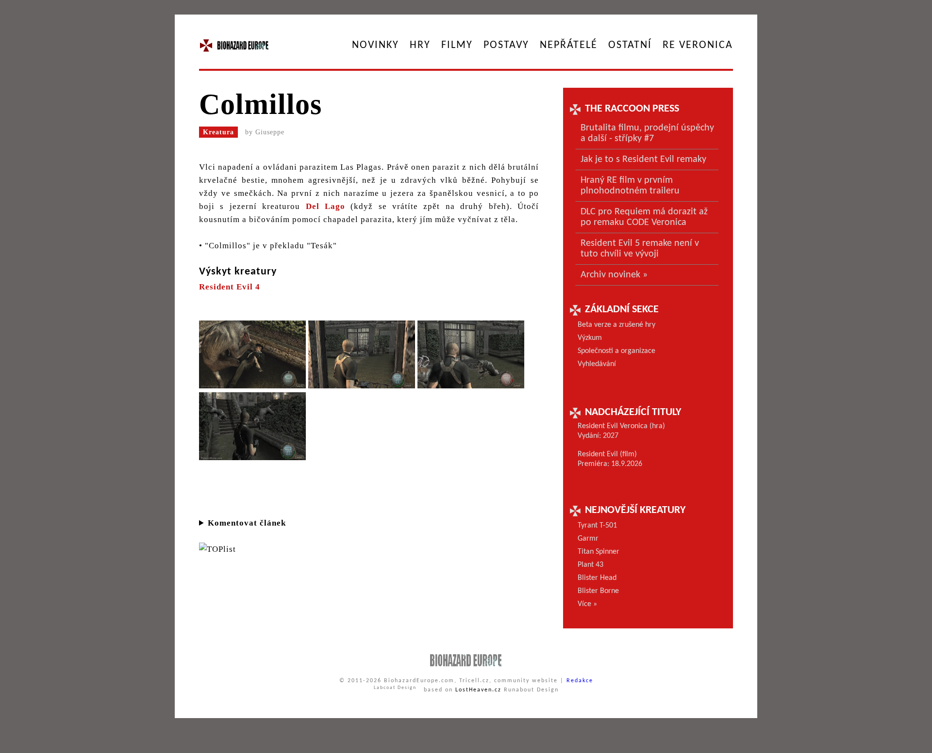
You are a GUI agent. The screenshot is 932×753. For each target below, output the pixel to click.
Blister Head (597, 578)
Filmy (457, 45)
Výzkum (590, 338)
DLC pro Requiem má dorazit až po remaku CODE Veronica (644, 217)
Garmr (588, 539)
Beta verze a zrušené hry (616, 325)
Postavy (506, 45)
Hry (420, 45)
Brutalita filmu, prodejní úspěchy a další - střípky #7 (647, 133)
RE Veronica (698, 45)
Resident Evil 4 (229, 286)
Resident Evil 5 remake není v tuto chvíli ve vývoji (640, 249)
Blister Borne (598, 591)
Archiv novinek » (614, 275)
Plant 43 (590, 565)
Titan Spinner (598, 552)
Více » (587, 604)
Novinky (375, 45)
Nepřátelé (569, 45)
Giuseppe (269, 132)
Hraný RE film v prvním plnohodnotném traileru (630, 186)
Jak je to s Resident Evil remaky (643, 159)
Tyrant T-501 (597, 525)
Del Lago (325, 206)
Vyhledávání (597, 364)
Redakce (579, 681)
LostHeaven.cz (478, 690)
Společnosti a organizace (616, 351)
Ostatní (630, 45)
